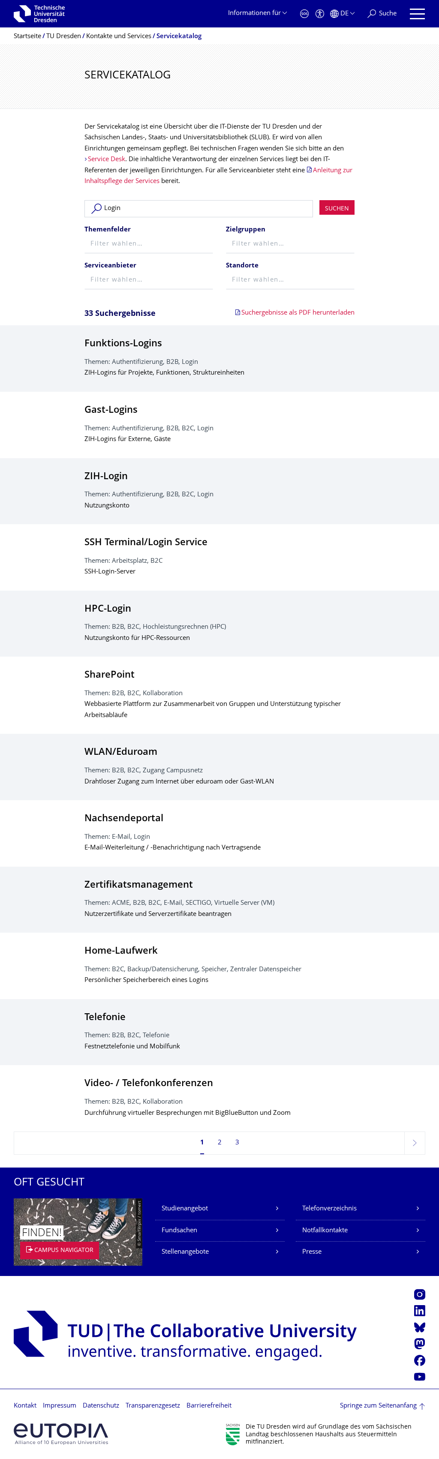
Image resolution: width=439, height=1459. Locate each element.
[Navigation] (417, 14)
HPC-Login (107, 609)
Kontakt (25, 1406)
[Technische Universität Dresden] (39, 13)
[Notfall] (304, 14)
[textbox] (149, 244)
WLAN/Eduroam (120, 752)
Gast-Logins (111, 410)
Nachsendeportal (123, 818)
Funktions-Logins (123, 343)
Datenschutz (101, 1406)
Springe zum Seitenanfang (378, 1406)
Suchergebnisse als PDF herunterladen (298, 313)
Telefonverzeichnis (329, 1209)
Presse (312, 1252)
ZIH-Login (106, 476)
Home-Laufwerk (121, 951)
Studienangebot (185, 1209)
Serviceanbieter (110, 266)
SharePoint (109, 675)
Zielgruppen (245, 230)
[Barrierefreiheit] (320, 14)
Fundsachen (179, 1231)
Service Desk (106, 159)
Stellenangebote (185, 1252)
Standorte (242, 266)
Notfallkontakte (325, 1231)
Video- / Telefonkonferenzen (148, 1083)
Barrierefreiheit (209, 1406)
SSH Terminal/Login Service (145, 542)
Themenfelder (107, 230)
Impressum (59, 1406)
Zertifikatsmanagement (138, 885)
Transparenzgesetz (153, 1406)
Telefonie (105, 1017)
